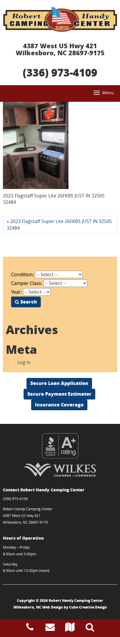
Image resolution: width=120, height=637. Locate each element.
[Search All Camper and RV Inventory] (90, 628)
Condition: (22, 274)
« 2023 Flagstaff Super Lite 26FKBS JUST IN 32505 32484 (59, 224)
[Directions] (70, 628)
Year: (16, 292)
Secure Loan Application (59, 383)
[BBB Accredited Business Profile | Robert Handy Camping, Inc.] (60, 445)
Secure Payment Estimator (59, 393)
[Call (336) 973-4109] (29, 628)
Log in (24, 362)
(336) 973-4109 (60, 72)
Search (28, 301)
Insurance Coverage (59, 404)
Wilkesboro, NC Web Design (38, 607)
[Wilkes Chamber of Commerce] (60, 469)
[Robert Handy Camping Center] (60, 19)
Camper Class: (26, 283)
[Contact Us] (50, 628)
